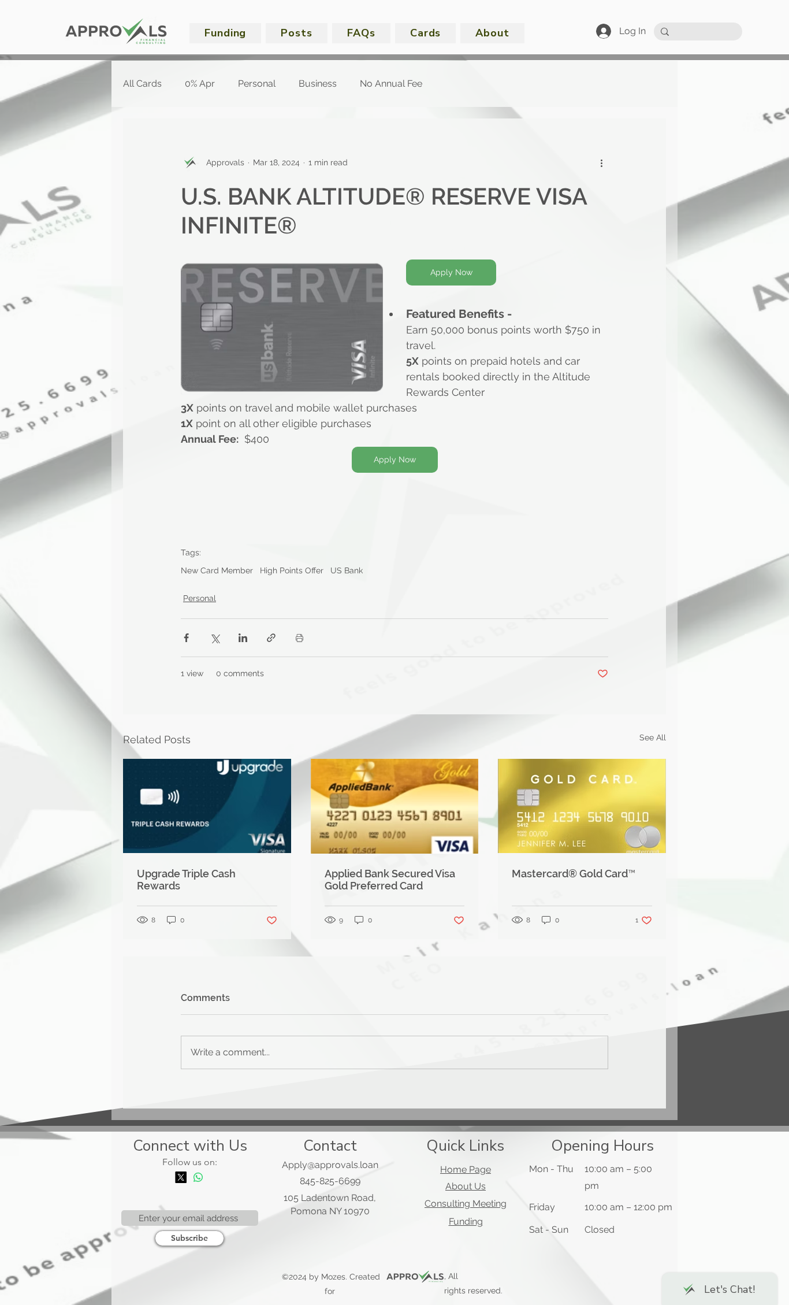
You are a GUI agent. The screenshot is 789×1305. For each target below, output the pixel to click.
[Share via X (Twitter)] (214, 637)
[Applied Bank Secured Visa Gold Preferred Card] (395, 806)
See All (652, 737)
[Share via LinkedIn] (242, 637)
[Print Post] (299, 637)
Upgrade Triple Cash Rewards (186, 879)
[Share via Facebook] (186, 637)
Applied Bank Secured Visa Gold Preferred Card (390, 879)
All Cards (142, 83)
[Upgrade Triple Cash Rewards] (207, 806)
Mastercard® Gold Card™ (573, 873)
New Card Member (217, 570)
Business (318, 83)
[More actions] (601, 162)
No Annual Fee (391, 83)
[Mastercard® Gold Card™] (582, 806)
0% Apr (200, 83)
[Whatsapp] (198, 1177)
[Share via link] (271, 637)
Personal (257, 83)
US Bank (346, 570)
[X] (181, 1177)
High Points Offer (291, 570)
